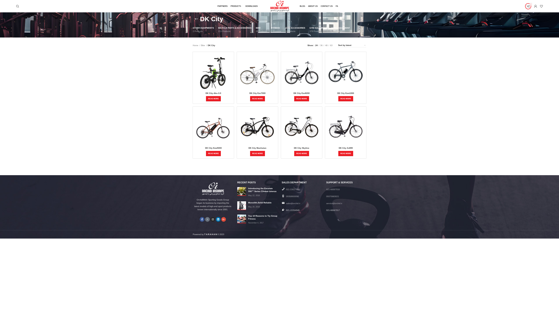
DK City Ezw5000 (213, 148)
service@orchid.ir (334, 203)
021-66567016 (333, 189)
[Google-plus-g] (223, 219)
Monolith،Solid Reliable (259, 202)
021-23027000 (293, 189)
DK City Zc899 (346, 148)
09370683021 (332, 196)
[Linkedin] (218, 219)
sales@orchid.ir (293, 203)
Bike (203, 45)
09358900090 (292, 196)
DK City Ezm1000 (345, 93)
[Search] (18, 6)
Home (196, 45)
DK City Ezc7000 (257, 93)
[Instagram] (212, 219)
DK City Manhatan (257, 148)
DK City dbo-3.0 (213, 93)
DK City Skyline (301, 148)
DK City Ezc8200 (301, 93)
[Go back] (196, 19)
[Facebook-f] (202, 219)
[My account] (535, 6)
